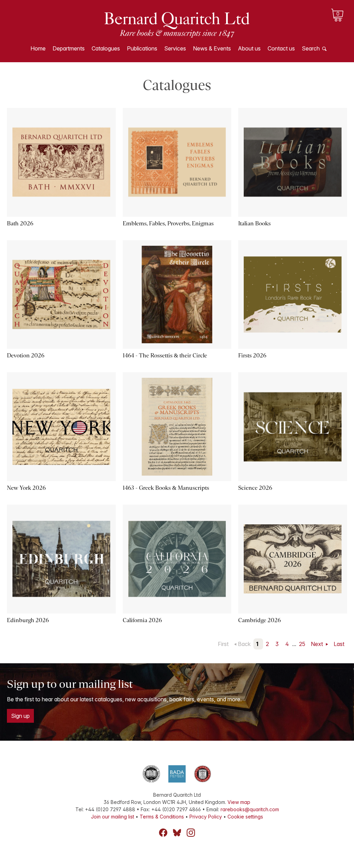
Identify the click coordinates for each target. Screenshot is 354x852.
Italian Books (254, 223)
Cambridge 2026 (259, 620)
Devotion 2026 (25, 355)
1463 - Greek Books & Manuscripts (166, 488)
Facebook (163, 832)
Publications (142, 48)
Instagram (191, 832)
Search (311, 48)
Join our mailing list (112, 817)
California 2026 (142, 620)
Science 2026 (255, 488)
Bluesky (177, 832)
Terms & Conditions (162, 817)
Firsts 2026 (252, 355)
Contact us (281, 48)
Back (244, 643)
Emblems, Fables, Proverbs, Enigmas (168, 223)
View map (238, 802)
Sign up (20, 715)
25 (302, 643)
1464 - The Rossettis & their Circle (165, 355)
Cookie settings (245, 817)
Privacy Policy (205, 817)
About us (249, 48)
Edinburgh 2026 (28, 620)
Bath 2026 (20, 223)
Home (38, 48)
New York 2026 (26, 488)
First (223, 643)
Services (175, 48)
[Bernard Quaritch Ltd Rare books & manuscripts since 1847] (177, 24)
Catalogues (106, 48)
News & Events (212, 48)
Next (317, 643)
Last (339, 643)
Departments (69, 48)
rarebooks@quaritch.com (250, 809)
